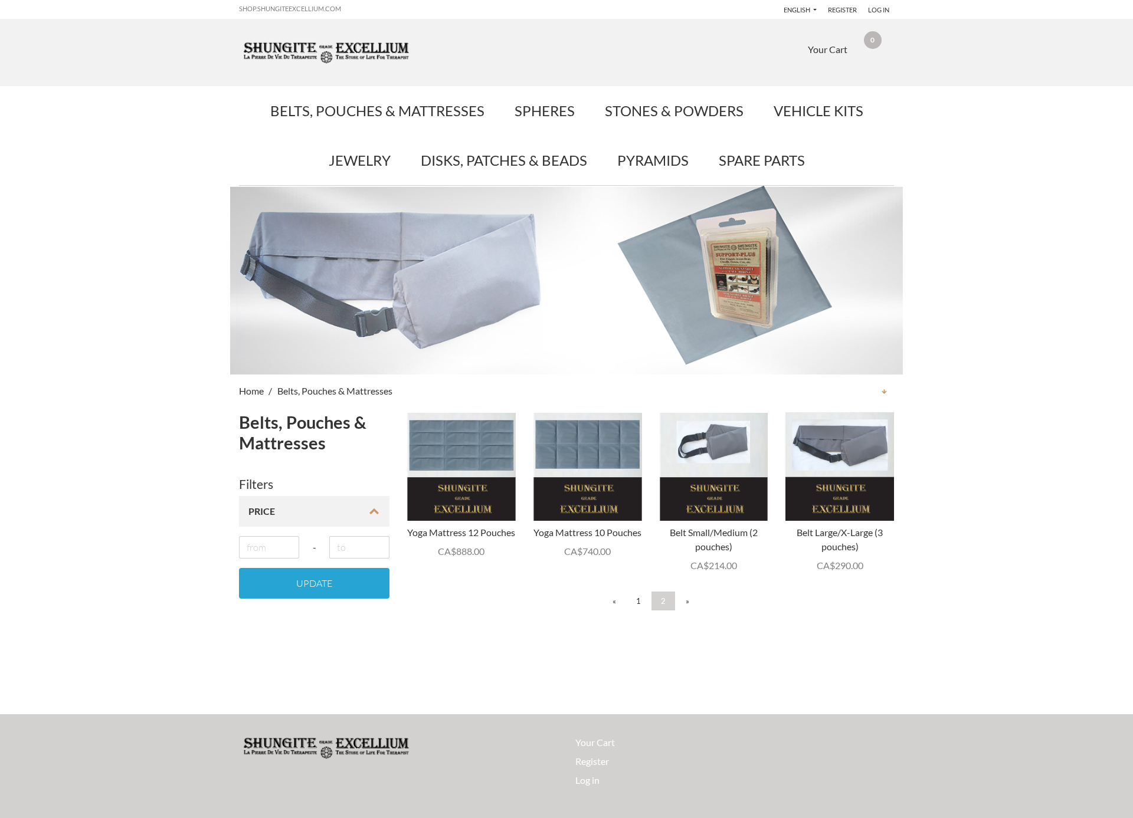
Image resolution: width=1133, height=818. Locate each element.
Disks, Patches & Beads (504, 160)
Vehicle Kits (818, 110)
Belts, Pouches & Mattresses (377, 110)
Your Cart (595, 742)
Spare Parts (762, 160)
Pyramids (653, 160)
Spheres (545, 110)
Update (314, 583)
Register (842, 10)
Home (251, 390)
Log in (878, 10)
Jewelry (360, 160)
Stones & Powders (674, 110)
